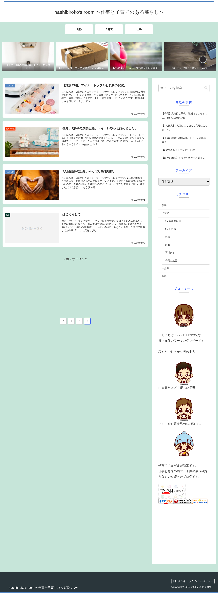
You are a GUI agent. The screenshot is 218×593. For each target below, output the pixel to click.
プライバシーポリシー (201, 581)
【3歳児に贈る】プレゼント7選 (179, 150)
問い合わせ (179, 581)
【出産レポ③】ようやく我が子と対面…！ (184, 157)
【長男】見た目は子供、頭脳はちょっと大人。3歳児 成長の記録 (184, 115)
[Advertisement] (75, 285)
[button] (206, 88)
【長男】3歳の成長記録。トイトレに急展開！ (184, 139)
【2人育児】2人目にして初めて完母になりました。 (184, 127)
